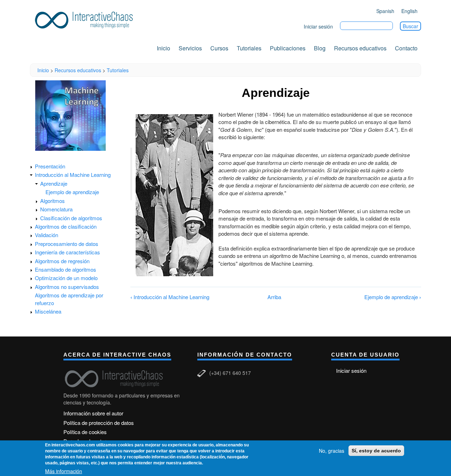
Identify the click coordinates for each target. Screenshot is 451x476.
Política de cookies (85, 431)
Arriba (274, 297)
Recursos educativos (360, 48)
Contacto (406, 48)
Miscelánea (48, 311)
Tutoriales (249, 48)
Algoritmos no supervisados (67, 286)
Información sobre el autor (93, 413)
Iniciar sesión (318, 26)
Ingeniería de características (67, 252)
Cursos (219, 48)
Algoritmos (52, 200)
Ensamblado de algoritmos (65, 269)
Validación (46, 235)
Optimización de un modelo (66, 278)
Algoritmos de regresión (62, 261)
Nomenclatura (56, 209)
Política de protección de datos (98, 422)
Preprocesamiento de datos (66, 243)
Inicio (163, 48)
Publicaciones (287, 48)
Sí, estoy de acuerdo (376, 450)
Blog (320, 48)
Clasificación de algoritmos (71, 218)
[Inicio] (86, 19)
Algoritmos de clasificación (66, 226)
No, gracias (331, 450)
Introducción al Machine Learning (73, 174)
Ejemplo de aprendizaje (72, 192)
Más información (63, 471)
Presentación (50, 166)
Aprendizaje (53, 183)
